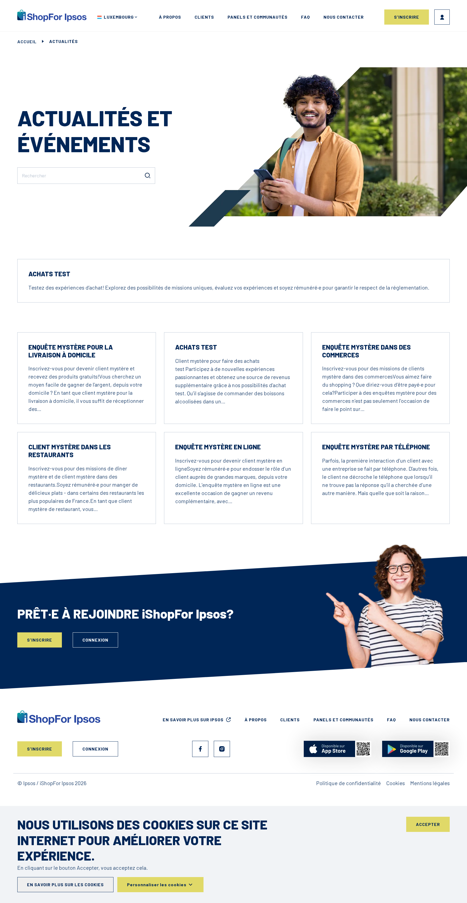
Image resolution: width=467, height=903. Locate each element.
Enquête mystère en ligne (218, 447)
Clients (204, 16)
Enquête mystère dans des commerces (366, 351)
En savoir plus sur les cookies (65, 884)
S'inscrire (406, 16)
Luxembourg (119, 16)
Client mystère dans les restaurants (69, 451)
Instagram (222, 749)
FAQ (305, 16)
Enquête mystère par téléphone (376, 447)
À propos (170, 16)
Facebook (200, 749)
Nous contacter (343, 16)
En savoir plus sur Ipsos (193, 719)
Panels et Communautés (258, 16)
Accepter (428, 824)
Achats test (49, 274)
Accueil (27, 41)
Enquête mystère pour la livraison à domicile (70, 351)
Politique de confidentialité (348, 783)
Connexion (442, 17)
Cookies (395, 783)
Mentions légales (430, 783)
